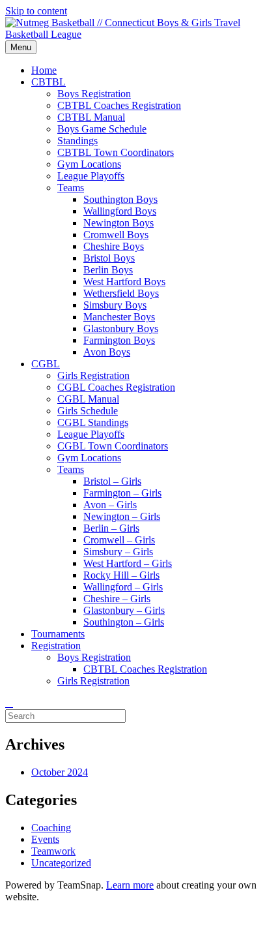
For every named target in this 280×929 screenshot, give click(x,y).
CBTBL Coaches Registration (119, 105)
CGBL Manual (88, 398)
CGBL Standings (92, 422)
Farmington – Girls (122, 492)
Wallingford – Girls (123, 586)
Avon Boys (106, 352)
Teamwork (53, 851)
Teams (70, 187)
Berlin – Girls (111, 528)
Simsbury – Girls (118, 551)
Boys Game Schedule (102, 128)
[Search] (9, 702)
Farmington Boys (119, 340)
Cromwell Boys (115, 234)
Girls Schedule (87, 410)
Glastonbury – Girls (124, 610)
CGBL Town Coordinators (112, 445)
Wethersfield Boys (121, 293)
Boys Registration (94, 93)
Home (44, 70)
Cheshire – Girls (116, 598)
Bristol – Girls (112, 481)
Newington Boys (118, 222)
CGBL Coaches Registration (116, 387)
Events (45, 839)
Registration (56, 645)
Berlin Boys (108, 269)
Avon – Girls (110, 504)
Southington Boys (120, 199)
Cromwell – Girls (119, 539)
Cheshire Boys (113, 246)
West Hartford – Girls (127, 563)
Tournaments (58, 633)
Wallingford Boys (119, 211)
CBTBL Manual (91, 117)
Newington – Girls (121, 516)
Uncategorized (61, 862)
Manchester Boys (119, 316)
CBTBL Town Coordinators (115, 152)
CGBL (45, 363)
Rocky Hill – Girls (121, 575)
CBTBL (48, 81)
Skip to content (36, 10)
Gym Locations (89, 164)
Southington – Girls (123, 622)
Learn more (130, 885)
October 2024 (59, 772)
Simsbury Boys (115, 305)
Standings (77, 140)
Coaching (51, 827)
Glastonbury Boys (120, 328)
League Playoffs (90, 175)
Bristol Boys (109, 258)
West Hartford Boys (124, 281)
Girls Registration (93, 375)
